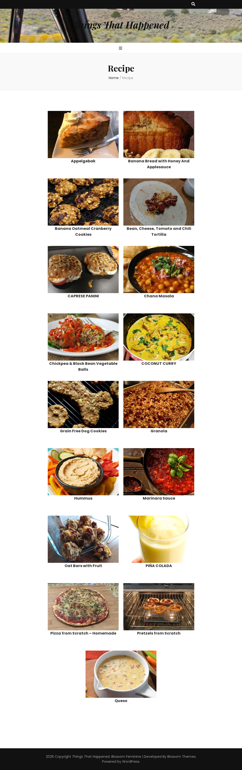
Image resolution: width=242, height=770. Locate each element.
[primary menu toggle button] (121, 48)
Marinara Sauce (159, 498)
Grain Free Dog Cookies (83, 431)
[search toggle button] (193, 4)
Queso (121, 700)
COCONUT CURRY (158, 363)
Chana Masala (159, 296)
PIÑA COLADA (159, 565)
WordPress (130, 761)
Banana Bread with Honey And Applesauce (159, 164)
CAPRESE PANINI (83, 296)
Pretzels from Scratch (159, 633)
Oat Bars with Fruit (83, 565)
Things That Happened (121, 24)
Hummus (83, 498)
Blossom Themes (181, 756)
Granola (159, 431)
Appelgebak (83, 161)
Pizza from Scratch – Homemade (83, 633)
